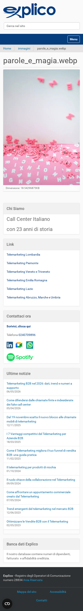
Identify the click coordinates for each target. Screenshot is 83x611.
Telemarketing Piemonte (22, 263)
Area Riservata (33, 580)
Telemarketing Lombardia (23, 254)
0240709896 (27, 335)
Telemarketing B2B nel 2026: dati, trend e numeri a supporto (39, 385)
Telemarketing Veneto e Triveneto (28, 271)
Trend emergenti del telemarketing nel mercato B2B (40, 509)
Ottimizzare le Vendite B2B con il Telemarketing (37, 521)
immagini (24, 48)
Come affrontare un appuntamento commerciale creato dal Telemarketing (38, 494)
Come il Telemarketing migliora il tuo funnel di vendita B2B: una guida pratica (41, 453)
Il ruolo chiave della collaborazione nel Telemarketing (41, 479)
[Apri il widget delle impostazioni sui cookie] (7, 604)
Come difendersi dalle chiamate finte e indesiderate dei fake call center (40, 402)
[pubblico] (29, 10)
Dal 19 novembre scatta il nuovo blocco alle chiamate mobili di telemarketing (41, 419)
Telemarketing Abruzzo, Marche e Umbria (33, 297)
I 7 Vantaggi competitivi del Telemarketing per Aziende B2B (36, 436)
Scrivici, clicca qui (19, 326)
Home (7, 48)
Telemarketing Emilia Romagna (27, 280)
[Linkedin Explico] (10, 344)
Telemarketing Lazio (20, 289)
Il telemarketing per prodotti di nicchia (31, 467)
